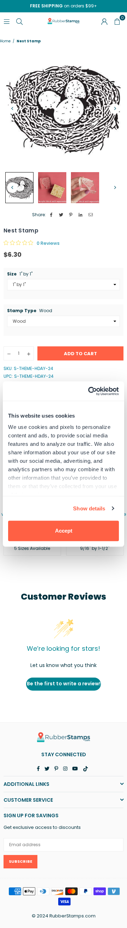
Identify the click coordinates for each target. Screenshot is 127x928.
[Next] (114, 108)
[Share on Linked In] (81, 215)
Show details (89, 508)
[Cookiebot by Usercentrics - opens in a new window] (89, 391)
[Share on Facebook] (51, 215)
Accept (63, 531)
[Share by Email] (90, 215)
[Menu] (6, 21)
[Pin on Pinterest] (71, 215)
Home (5, 41)
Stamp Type (29, 311)
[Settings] (104, 21)
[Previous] (12, 108)
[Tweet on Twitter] (61, 215)
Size (19, 274)
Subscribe (20, 861)
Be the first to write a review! (64, 683)
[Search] (19, 21)
